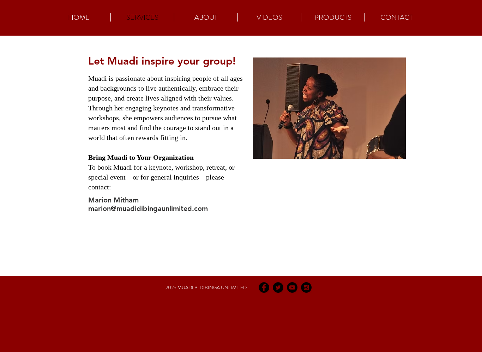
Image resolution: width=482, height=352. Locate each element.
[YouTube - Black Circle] (292, 287)
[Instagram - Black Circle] (306, 287)
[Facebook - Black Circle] (264, 287)
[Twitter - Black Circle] (278, 287)
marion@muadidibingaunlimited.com (148, 208)
